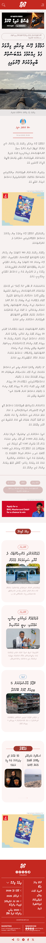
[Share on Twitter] (33, 940)
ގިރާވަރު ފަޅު (11, 482)
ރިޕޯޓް (40, 887)
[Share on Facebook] (28, 940)
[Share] (13, 940)
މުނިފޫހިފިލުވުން (37, 900)
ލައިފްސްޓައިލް (37, 904)
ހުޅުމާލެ (23, 482)
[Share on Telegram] (23, 940)
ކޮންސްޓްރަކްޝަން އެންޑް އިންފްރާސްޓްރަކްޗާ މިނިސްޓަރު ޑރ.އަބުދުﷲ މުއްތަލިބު (26, 36)
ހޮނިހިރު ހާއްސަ (36, 891)
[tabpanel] (33, 774)
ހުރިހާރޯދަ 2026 (13, 896)
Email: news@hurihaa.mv (32, 930)
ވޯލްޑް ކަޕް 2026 (13, 891)
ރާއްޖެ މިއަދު (35, 482)
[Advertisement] (23, 20)
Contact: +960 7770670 (8, 930)
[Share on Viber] (18, 940)
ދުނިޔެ (40, 909)
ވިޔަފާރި (39, 895)
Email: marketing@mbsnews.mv (11, 928)
